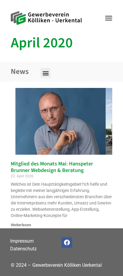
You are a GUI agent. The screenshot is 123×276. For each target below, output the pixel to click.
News (20, 71)
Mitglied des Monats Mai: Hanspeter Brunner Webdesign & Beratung (52, 167)
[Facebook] (66, 242)
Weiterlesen (21, 225)
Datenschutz (23, 249)
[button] (108, 18)
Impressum (22, 241)
